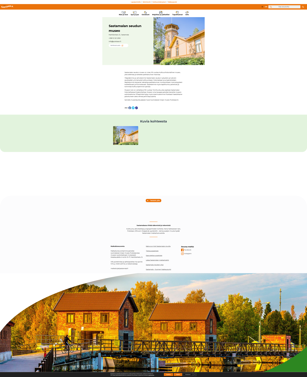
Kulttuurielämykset (159, 2)
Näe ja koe (123, 15)
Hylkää (178, 374)
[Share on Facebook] (129, 108)
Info (187, 15)
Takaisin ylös (155, 200)
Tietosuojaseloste (152, 251)
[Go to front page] (7, 6)
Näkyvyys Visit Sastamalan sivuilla (158, 246)
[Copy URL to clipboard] (136, 108)
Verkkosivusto (115, 45)
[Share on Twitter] (133, 108)
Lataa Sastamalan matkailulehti (157, 260)
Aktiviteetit (147, 2)
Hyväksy (168, 374)
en (266, 7)
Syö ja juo (135, 15)
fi (262, 7)
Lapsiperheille (136, 2)
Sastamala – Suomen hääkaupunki (158, 269)
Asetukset (187, 374)
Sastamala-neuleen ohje (154, 265)
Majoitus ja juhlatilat (160, 15)
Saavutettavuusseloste (154, 255)
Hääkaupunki (172, 2)
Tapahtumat (177, 15)
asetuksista (151, 375)
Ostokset (145, 15)
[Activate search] (303, 6)
